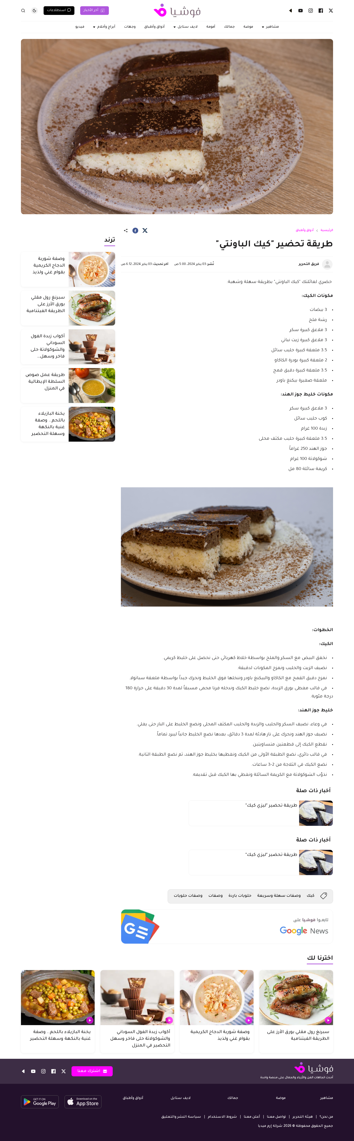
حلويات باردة (240, 896)
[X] (331, 10)
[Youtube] (300, 10)
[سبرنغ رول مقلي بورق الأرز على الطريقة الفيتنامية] (92, 308)
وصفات (215, 896)
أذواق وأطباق (305, 230)
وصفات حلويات (188, 896)
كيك (311, 896)
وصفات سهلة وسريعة (279, 896)
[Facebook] (321, 10)
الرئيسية (327, 230)
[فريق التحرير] (327, 264)
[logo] (177, 11)
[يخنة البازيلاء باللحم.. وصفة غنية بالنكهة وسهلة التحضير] (92, 424)
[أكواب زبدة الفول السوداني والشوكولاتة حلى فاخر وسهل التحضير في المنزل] (92, 346)
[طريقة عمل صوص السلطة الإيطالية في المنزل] (92, 385)
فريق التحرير (309, 264)
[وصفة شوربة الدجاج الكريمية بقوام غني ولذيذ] (92, 269)
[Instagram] (310, 10)
